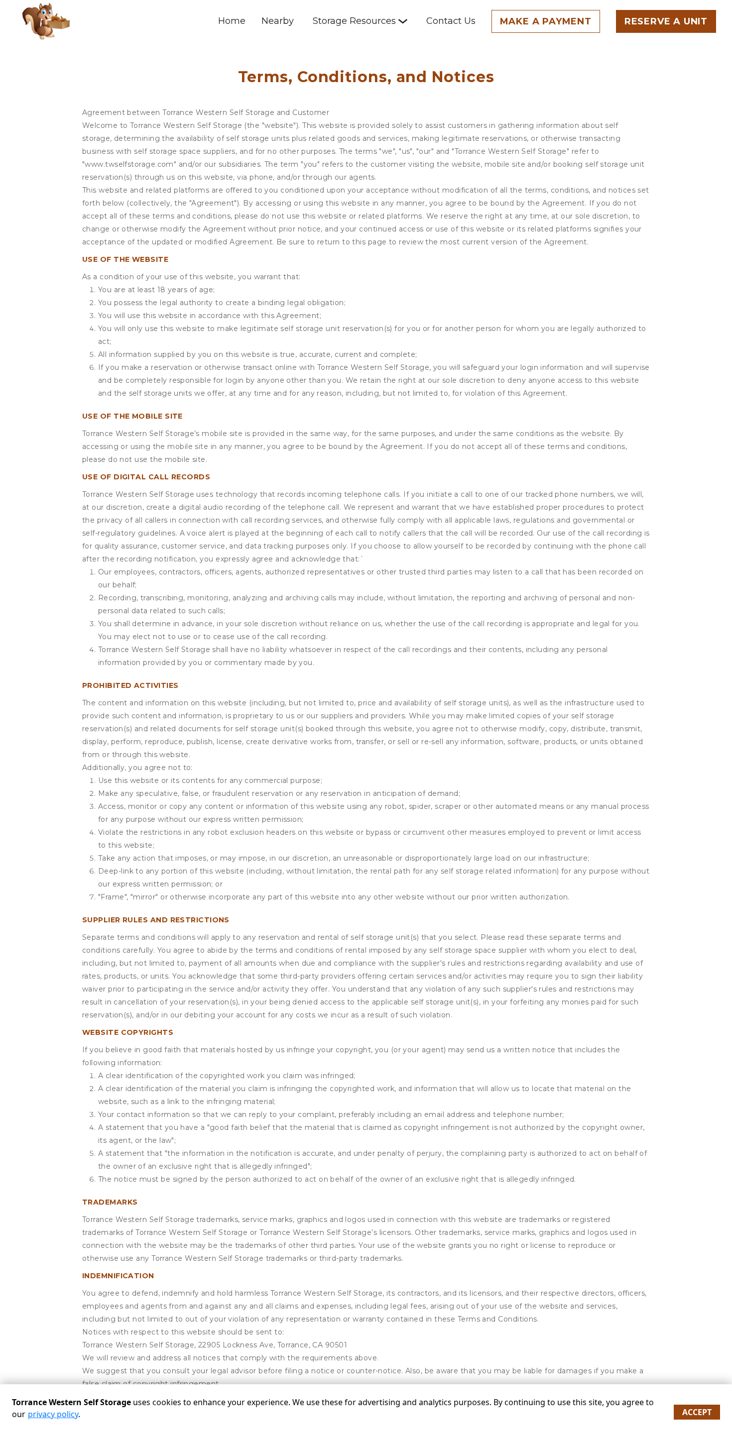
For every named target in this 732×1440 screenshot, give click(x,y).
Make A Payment (546, 21)
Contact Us (451, 20)
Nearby (277, 20)
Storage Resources (354, 20)
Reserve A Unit (666, 21)
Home (231, 20)
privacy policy (53, 1414)
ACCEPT (697, 1412)
